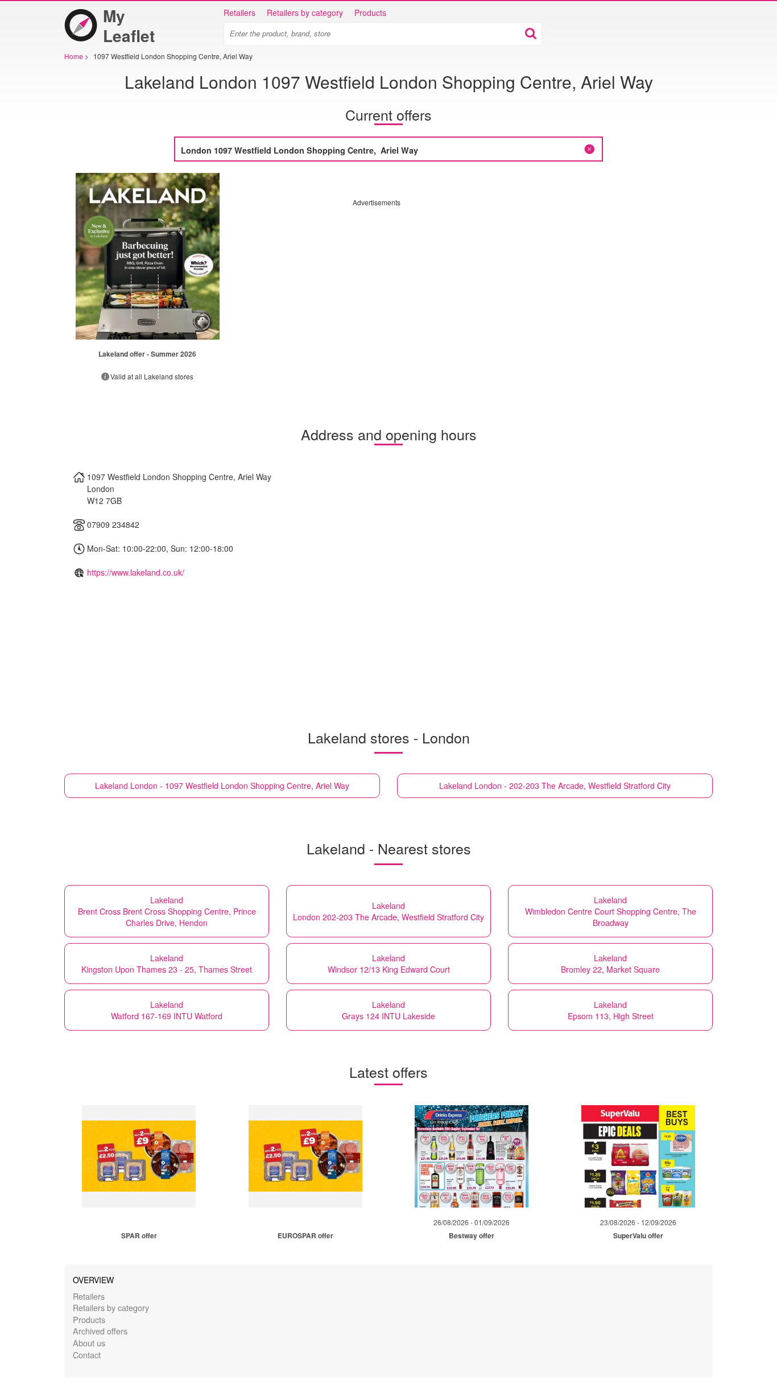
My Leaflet (129, 26)
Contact (87, 1355)
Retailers (239, 12)
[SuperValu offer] (638, 1156)
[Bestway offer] (471, 1156)
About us (89, 1343)
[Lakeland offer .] (148, 256)
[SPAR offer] (139, 1156)
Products (370, 12)
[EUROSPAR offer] (305, 1156)
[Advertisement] (448, 286)
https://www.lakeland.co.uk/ (135, 572)
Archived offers (100, 1331)
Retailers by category (305, 12)
